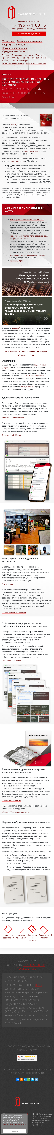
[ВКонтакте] (17, 1079)
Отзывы (16, 58)
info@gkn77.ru (18, 29)
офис (38, 984)
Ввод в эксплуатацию (36, 63)
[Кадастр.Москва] (27, 12)
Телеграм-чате (26, 968)
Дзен (31, 355)
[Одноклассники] (21, 1079)
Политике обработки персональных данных (14, 1125)
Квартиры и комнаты (14, 44)
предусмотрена (31, 151)
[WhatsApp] (28, 1079)
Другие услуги (16, 260)
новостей (16, 328)
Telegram (43, 352)
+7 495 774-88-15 (29, 25)
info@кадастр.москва (36, 29)
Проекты (6, 58)
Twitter (23, 355)
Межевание (8, 41)
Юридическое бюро (13, 51)
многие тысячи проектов (33, 376)
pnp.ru (13, 124)
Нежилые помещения (14, 48)
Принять (14, 1131)
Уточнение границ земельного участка (27, 255)
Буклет (17, 661)
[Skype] (32, 1079)
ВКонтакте (12, 352)
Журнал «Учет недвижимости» (16, 812)
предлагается (17, 161)
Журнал (35, 58)
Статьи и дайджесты (11, 800)
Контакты (29, 55)
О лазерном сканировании (14, 612)
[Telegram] (36, 1079)
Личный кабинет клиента (13, 418)
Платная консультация (29, 34)
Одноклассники (27, 352)
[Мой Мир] (25, 1079)
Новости (25, 58)
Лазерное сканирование (13, 63)
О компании (17, 55)
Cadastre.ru (7, 661)
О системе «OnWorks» (12, 435)
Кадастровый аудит (20, 60)
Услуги (39, 55)
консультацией (27, 387)
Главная (5, 55)
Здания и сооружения (29, 41)
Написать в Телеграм (29, 21)
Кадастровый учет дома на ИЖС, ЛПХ (27, 219)
